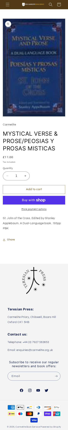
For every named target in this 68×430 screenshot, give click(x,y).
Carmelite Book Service (27, 427)
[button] (7, 4)
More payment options (34, 209)
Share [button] (11, 239)
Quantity (8, 168)
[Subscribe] (56, 376)
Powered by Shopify (50, 427)
